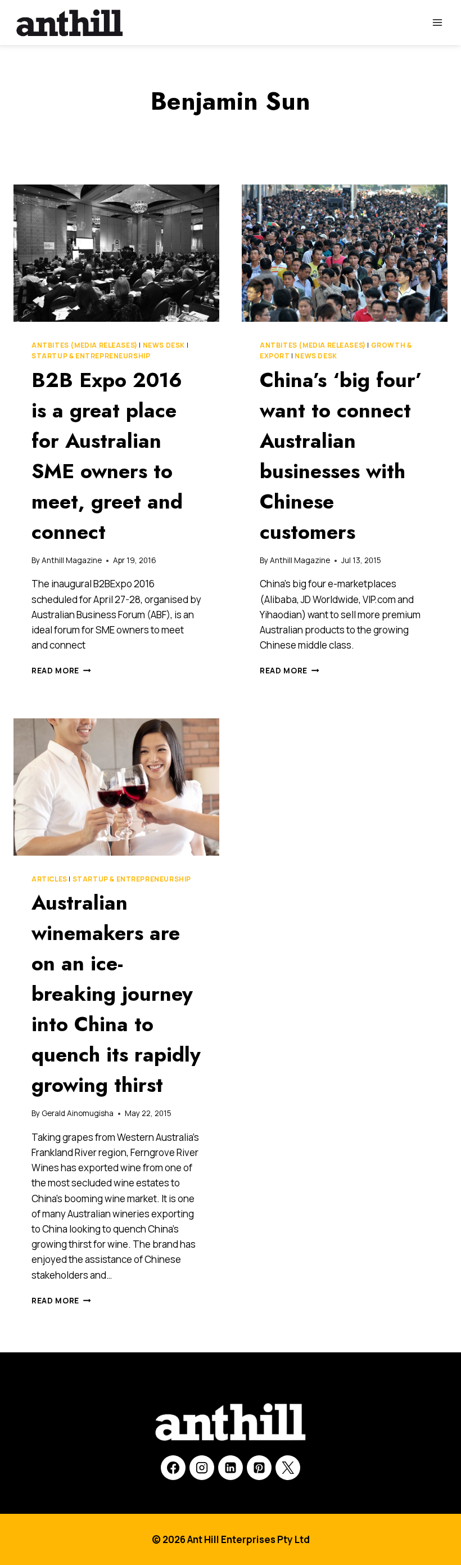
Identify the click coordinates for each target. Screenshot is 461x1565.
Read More (61, 670)
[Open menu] (437, 22)
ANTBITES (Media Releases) (84, 345)
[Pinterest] (259, 1467)
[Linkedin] (230, 1467)
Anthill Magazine (72, 560)
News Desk (164, 345)
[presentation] (116, 253)
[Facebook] (173, 1467)
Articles (49, 879)
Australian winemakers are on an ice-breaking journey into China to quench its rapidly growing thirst (116, 993)
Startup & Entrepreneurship (90, 356)
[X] (287, 1467)
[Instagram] (201, 1467)
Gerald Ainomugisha (78, 1113)
